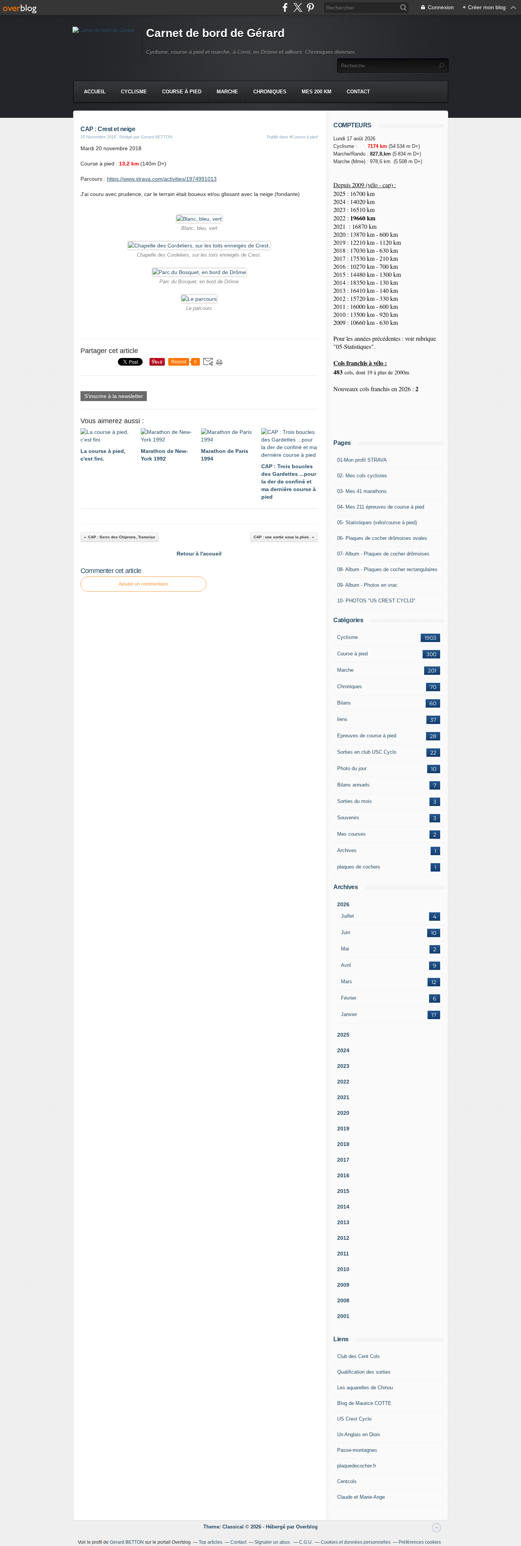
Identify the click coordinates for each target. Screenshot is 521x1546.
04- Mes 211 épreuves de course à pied (380, 507)
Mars (346, 981)
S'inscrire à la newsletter (113, 396)
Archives (347, 850)
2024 (343, 1050)
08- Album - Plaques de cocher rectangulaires (387, 569)
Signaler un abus (272, 1542)
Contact (358, 92)
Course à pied (181, 92)
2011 (343, 1254)
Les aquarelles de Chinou (365, 1387)
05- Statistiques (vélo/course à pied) (377, 522)
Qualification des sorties (364, 1372)
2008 (343, 1300)
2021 (343, 1097)
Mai (345, 949)
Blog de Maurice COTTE (364, 1403)
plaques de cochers (358, 867)
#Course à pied (303, 137)
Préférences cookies (420, 1542)
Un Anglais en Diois (358, 1434)
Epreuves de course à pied (366, 735)
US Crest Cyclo (354, 1419)
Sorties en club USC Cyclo (366, 752)
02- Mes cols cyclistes (362, 475)
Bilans (344, 703)
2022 (343, 1082)
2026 (343, 904)
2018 (343, 1144)
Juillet (347, 916)
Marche (227, 92)
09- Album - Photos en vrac (367, 585)
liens (342, 719)
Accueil (95, 92)
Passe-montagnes (357, 1450)
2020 (343, 1113)
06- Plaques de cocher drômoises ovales (382, 538)
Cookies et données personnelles (356, 1542)
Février (348, 998)
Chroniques (269, 92)
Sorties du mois (354, 801)
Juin (345, 932)
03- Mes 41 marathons (362, 491)
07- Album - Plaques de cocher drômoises (383, 554)
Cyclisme (134, 92)
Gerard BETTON (127, 1542)
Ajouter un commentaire (143, 584)
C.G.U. (306, 1542)
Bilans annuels (353, 785)
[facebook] (285, 7)
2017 (343, 1160)
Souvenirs (348, 817)
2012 (343, 1238)
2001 (343, 1316)
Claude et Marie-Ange (361, 1497)
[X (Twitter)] (297, 7)
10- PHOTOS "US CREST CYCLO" (376, 601)
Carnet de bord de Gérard (215, 33)
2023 (343, 1066)
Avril (346, 965)
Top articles (210, 1542)
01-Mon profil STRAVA (362, 460)
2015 (343, 1191)
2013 (343, 1222)
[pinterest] (310, 7)
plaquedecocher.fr (356, 1466)
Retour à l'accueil (199, 554)
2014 (343, 1207)
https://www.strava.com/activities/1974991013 (162, 179)
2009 (343, 1285)
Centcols (347, 1481)
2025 (343, 1035)
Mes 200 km (316, 92)
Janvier (349, 1014)
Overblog (307, 1527)
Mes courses (351, 834)
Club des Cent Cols (358, 1356)
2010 (343, 1269)
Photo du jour (352, 768)
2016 (343, 1175)
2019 (343, 1128)
